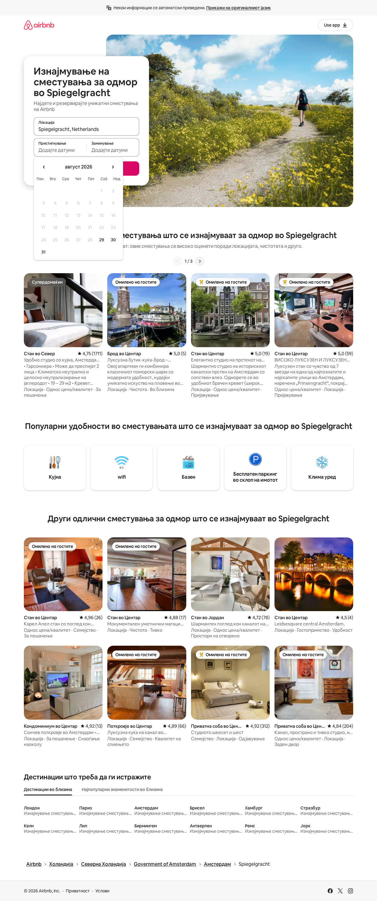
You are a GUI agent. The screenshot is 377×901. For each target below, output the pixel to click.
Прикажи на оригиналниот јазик (238, 7)
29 (101, 239)
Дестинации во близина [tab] (48, 789)
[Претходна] (177, 261)
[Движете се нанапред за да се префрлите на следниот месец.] (112, 167)
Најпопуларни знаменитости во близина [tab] (122, 789)
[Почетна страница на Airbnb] (39, 25)
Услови (102, 891)
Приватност (78, 891)
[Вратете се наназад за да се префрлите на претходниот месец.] (44, 167)
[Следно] (199, 261)
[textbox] (60, 150)
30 (113, 239)
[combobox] (86, 129)
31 (43, 252)
